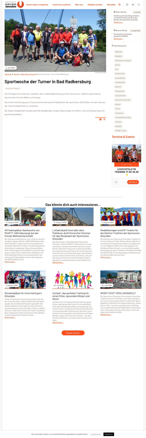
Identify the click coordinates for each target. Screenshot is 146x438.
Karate (117, 65)
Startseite (8, 74)
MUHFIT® (118, 87)
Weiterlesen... (118, 22)
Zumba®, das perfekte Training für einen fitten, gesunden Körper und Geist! (71, 296)
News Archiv (73, 332)
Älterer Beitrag (121, 12)
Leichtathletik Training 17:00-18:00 (127, 170)
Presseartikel (119, 91)
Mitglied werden (95, 4)
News (16, 74)
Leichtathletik (120, 78)
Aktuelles (111, 4)
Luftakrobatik (120, 82)
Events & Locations (61, 4)
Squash (117, 104)
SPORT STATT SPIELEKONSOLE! (118, 293)
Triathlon (118, 122)
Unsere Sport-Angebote (37, 4)
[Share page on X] (104, 119)
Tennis (117, 109)
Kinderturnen (120, 74)
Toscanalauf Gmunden (123, 117)
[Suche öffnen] (119, 4)
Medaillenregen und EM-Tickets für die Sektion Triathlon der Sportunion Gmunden (120, 233)
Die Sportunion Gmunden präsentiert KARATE (123, 35)
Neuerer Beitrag (121, 30)
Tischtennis (119, 113)
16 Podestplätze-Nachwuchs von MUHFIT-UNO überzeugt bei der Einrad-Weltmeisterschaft (22, 233)
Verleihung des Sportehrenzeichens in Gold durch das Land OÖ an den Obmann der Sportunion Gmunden (126, 18)
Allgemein (118, 52)
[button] (113, 141)
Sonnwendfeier (120, 96)
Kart (116, 69)
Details (133, 182)
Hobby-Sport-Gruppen (28, 74)
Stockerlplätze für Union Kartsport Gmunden (23, 294)
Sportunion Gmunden (122, 100)
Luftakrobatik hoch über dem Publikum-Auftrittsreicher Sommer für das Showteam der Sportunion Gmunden (71, 234)
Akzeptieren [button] (109, 434)
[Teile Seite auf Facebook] (100, 119)
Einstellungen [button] (96, 434)
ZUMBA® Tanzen (120, 131)
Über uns (79, 4)
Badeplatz (118, 56)
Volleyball (118, 126)
